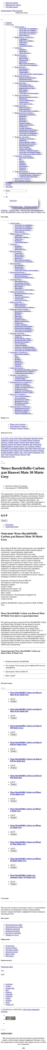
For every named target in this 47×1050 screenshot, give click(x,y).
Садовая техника (20, 378)
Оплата (8, 185)
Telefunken (36, 452)
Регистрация (17, 11)
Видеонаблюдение (22, 76)
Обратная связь (7, 967)
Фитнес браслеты (24, 53)
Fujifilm (11, 442)
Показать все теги (8, 457)
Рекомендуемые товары (19, 428)
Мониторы (22, 120)
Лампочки (22, 169)
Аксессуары (19, 27)
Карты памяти (24, 35)
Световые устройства (23, 156)
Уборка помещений (25, 149)
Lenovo (21, 446)
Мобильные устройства (24, 37)
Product (13, 701)
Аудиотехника (20, 83)
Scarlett (3, 452)
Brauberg (34, 438)
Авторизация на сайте (14, 927)
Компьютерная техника (24, 113)
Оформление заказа (13, 5)
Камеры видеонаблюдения (27, 78)
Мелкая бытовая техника (27, 142)
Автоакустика (23, 102)
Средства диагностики (26, 100)
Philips (35, 448)
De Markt (23, 440)
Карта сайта (10, 954)
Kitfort (3, 446)
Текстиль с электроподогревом (29, 150)
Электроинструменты (22, 377)
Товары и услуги (12, 935)
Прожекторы (23, 166)
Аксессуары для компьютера (28, 133)
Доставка (9, 187)
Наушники (22, 49)
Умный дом (23, 140)
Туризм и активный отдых (23, 413)
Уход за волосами (20, 398)
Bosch (21, 438)
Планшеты (22, 44)
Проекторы (23, 62)
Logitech (37, 446)
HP (15, 444)
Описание (9, 525)
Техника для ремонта (18, 375)
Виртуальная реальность (27, 63)
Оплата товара (11, 948)
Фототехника (20, 67)
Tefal (30, 452)
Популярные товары (23, 181)
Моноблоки (23, 116)
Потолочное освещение (26, 158)
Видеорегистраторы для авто (28, 97)
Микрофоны (23, 91)
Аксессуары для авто (26, 104)
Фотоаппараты (24, 69)
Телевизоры (23, 57)
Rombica (26, 450)
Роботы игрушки (24, 109)
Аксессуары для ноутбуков (27, 135)
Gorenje (22, 442)
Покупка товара (11, 3)
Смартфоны (23, 39)
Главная (8, 23)
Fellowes (4, 442)
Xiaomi (11, 455)
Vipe (2, 455)
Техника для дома (22, 137)
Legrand (15, 446)
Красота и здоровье (18, 394)
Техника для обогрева (22, 384)
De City (16, 440)
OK (23, 1048)
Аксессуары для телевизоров (28, 65)
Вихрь (17, 455)
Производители (11, 952)
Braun (41, 438)
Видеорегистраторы (25, 79)
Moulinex (21, 448)
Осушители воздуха (21, 389)
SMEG (16, 452)
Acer (2, 438)
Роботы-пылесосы (25, 107)
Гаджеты (18, 48)
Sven (26, 452)
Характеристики (11, 527)
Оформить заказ (16, 206)
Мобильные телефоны (26, 41)
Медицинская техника (22, 403)
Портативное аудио (25, 85)
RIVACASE (18, 450)
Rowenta (33, 450)
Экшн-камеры (23, 72)
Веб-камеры (23, 121)
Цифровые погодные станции (24, 392)
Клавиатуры (23, 126)
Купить (4, 520)
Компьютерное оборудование (28, 130)
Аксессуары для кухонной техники (30, 154)
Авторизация (6, 11)
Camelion (4, 440)
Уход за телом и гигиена (22, 396)
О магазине (9, 946)
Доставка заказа (11, 7)
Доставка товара (11, 950)
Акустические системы (26, 86)
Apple (11, 438)
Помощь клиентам (12, 929)
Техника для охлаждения (23, 385)
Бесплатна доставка (13, 933)
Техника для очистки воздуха (24, 387)
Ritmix (10, 450)
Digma (29, 440)
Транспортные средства (22, 408)
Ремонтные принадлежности (24, 380)
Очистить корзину (31, 206)
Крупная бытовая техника (27, 144)
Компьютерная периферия (27, 131)
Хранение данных (25, 123)
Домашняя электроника (27, 139)
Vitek (7, 455)
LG (26, 446)
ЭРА (28, 455)
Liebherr (31, 446)
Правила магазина (12, 931)
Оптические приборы (21, 412)
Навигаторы (23, 99)
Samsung (40, 450)
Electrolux (36, 440)
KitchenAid (37, 444)
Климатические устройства (21, 382)
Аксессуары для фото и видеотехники (31, 74)
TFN (42, 452)
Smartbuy (10, 452)
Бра (20, 159)
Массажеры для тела (21, 401)
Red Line (41, 448)
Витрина (8, 183)
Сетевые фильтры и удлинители (29, 175)
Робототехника (21, 106)
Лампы (21, 161)
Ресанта (23, 455)
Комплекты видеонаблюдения (28, 81)
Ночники (22, 163)
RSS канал (9, 956)
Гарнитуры (23, 51)
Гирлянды (22, 168)
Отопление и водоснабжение (23, 391)
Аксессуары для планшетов (28, 32)
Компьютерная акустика (27, 88)
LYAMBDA (5, 448)
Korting (9, 446)
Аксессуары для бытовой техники (29, 152)
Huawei (19, 444)
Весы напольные (20, 404)
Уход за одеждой (24, 147)
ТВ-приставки (23, 60)
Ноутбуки (22, 118)
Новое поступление (22, 179)
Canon (10, 440)
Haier (27, 442)
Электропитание (21, 171)
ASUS (16, 438)
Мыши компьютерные (26, 125)
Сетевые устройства (25, 128)
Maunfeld (13, 448)
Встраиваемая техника (26, 145)
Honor (37, 442)
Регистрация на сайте (13, 925)
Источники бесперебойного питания (30, 173)
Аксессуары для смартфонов (28, 28)
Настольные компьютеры (27, 114)
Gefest (16, 442)
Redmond (4, 450)
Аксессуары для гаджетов (27, 33)
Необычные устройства (22, 410)
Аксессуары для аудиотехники (28, 93)
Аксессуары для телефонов (27, 30)
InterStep (26, 444)
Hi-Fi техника (23, 90)
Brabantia (27, 438)
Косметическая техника (22, 399)
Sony (22, 452)
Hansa (32, 442)
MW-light (28, 448)
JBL (31, 444)
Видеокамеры (23, 70)
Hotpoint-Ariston (7, 444)
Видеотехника (20, 55)
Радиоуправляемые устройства (29, 111)
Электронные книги (25, 46)
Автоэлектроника (22, 95)
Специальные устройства (20, 407)
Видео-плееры (23, 58)
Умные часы (23, 42)
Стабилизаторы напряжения (28, 176)
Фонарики (22, 164)
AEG (7, 438)
